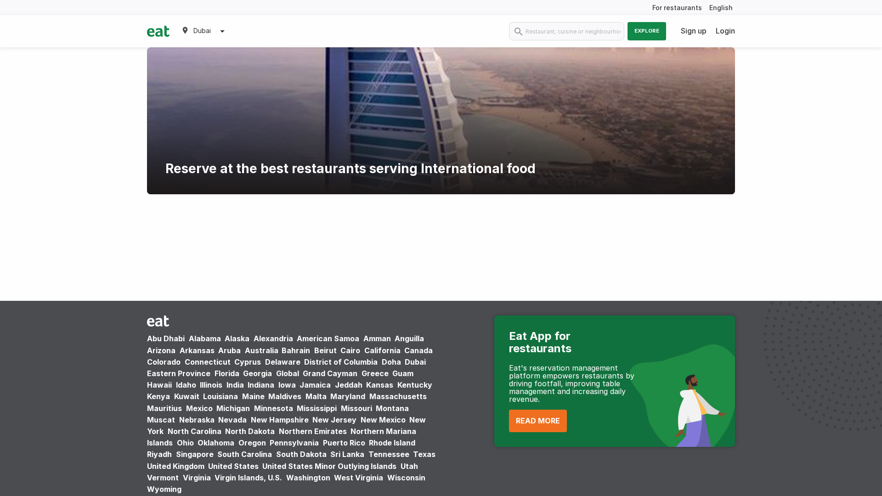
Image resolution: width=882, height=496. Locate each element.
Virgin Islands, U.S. (248, 477)
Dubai (415, 361)
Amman (377, 338)
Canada (418, 350)
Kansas (379, 384)
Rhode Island (392, 442)
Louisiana (220, 396)
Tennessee (388, 454)
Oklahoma (216, 442)
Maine (253, 396)
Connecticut (208, 361)
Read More (538, 420)
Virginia (197, 477)
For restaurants (677, 7)
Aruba (229, 350)
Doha (391, 361)
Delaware (282, 361)
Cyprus (247, 361)
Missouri (356, 408)
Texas (424, 454)
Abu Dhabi (166, 338)
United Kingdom (176, 466)
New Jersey (334, 419)
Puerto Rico (344, 442)
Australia (262, 350)
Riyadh (159, 454)
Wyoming (164, 489)
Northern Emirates (313, 431)
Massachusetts (398, 396)
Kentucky (414, 384)
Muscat (161, 419)
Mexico (199, 408)
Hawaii (159, 384)
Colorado (164, 361)
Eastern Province (178, 373)
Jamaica (315, 384)
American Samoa (328, 338)
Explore (646, 31)
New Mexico (383, 419)
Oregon (252, 442)
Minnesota (273, 408)
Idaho (186, 384)
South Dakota (301, 454)
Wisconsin (406, 477)
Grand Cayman (330, 373)
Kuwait (186, 396)
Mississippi (317, 408)
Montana (392, 408)
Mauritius (164, 408)
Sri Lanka (347, 454)
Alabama (205, 338)
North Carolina (194, 431)
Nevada (232, 419)
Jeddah (348, 384)
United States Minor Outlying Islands (329, 466)
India (235, 384)
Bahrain (296, 350)
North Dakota (250, 431)
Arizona (161, 350)
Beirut (325, 350)
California (382, 350)
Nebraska (197, 419)
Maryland (347, 396)
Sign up (694, 30)
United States (233, 466)
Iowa (287, 384)
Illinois (211, 384)
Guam (402, 373)
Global (287, 373)
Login (725, 30)
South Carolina (244, 454)
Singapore (195, 454)
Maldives (284, 396)
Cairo (350, 350)
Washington (308, 477)
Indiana (261, 384)
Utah (409, 466)
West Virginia (358, 477)
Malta (316, 396)
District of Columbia (341, 361)
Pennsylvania (294, 442)
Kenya (158, 396)
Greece (375, 373)
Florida (227, 373)
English (721, 7)
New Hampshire (280, 419)
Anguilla (409, 338)
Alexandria (273, 338)
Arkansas (197, 350)
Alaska (237, 338)
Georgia (257, 373)
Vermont (163, 477)
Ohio (185, 442)
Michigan (233, 408)
